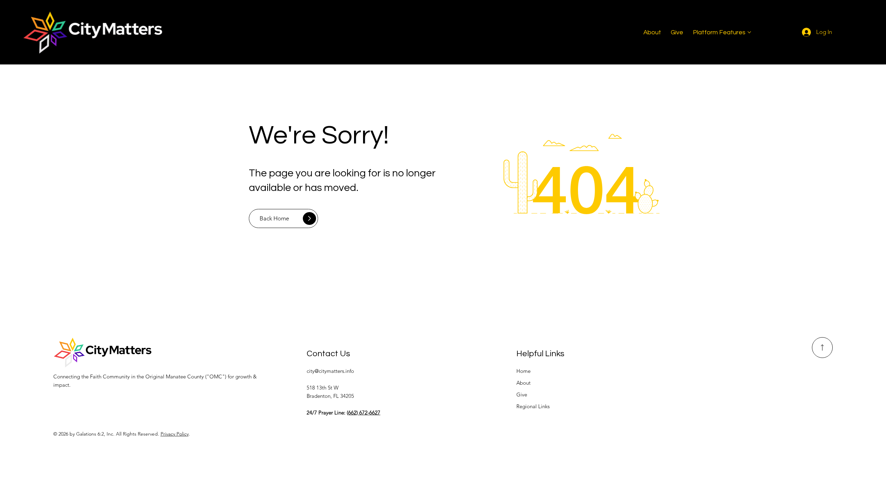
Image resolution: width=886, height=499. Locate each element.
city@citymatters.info (330, 371)
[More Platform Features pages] (749, 32)
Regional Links (533, 406)
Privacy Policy (175, 434)
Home (523, 371)
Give (521, 394)
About (523, 382)
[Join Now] (822, 347)
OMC (215, 376)
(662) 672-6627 (363, 412)
